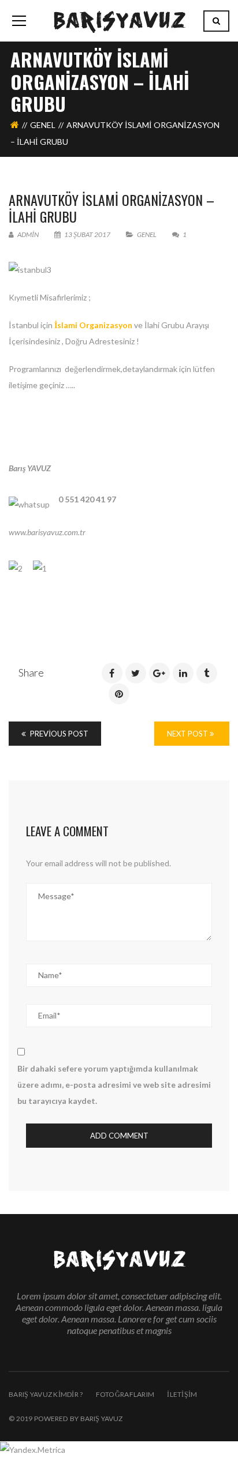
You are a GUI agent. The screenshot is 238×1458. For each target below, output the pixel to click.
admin (27, 234)
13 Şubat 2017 (87, 234)
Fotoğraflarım (125, 1394)
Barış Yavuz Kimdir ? (46, 1394)
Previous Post (58, 733)
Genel (42, 125)
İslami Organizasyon (93, 325)
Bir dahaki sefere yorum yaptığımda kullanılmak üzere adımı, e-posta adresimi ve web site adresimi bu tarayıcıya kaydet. (114, 1085)
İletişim (182, 1394)
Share (31, 672)
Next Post (188, 733)
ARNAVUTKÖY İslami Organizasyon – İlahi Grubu (111, 208)
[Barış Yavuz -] (119, 20)
